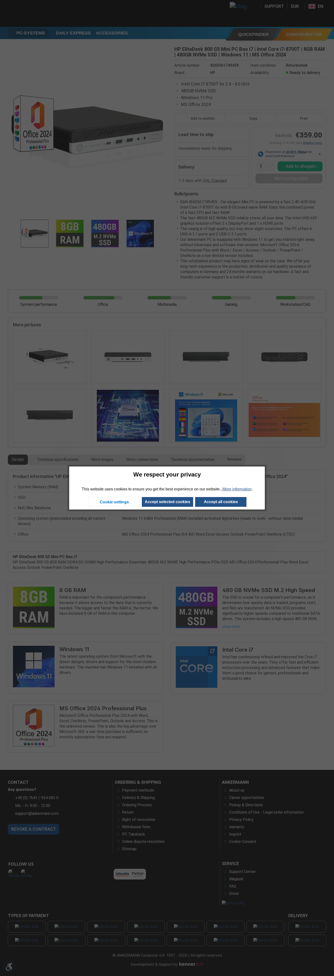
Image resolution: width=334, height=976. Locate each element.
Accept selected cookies (167, 502)
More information (237, 489)
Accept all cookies (221, 502)
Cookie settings (114, 502)
